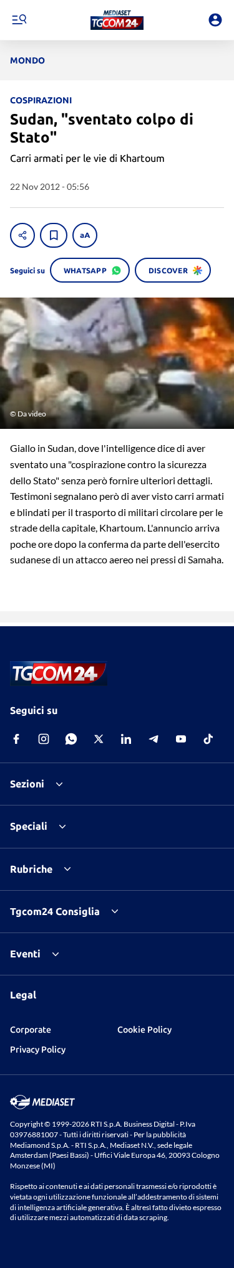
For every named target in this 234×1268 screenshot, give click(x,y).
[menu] (18, 20)
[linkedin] (126, 739)
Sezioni (27, 783)
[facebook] (16, 739)
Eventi (25, 953)
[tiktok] (208, 739)
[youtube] (181, 739)
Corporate (30, 1030)
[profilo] (215, 20)
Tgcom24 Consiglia (55, 911)
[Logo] (117, 20)
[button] (117, 20)
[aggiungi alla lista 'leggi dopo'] (53, 235)
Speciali (28, 826)
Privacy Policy (38, 1049)
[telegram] (153, 739)
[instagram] (43, 739)
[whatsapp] (71, 739)
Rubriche (31, 869)
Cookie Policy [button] (144, 1030)
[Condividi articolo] (22, 235)
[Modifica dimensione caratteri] (84, 235)
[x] (98, 739)
